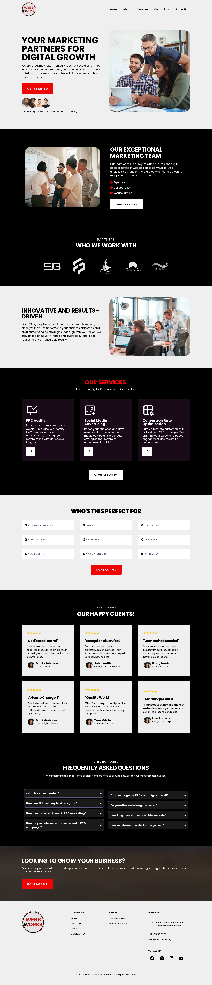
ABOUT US (76, 923)
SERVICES (76, 928)
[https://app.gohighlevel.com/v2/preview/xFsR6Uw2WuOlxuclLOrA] (40, 922)
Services (142, 9)
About (127, 9)
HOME (74, 918)
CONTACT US (78, 933)
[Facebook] (152, 958)
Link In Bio (181, 9)
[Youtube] (181, 958)
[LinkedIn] (171, 958)
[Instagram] (162, 958)
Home (113, 9)
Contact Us (161, 9)
